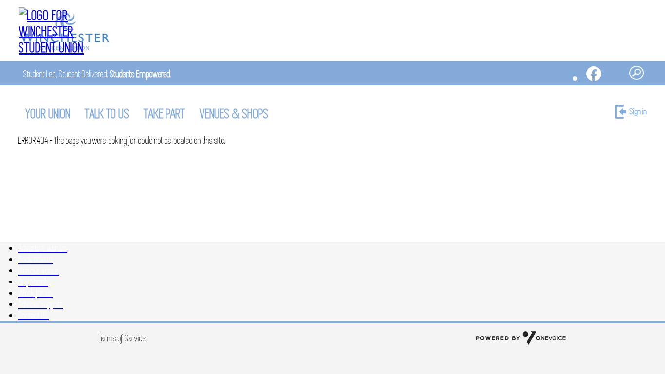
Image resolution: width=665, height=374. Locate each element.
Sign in (638, 111)
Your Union (48, 114)
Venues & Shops (234, 114)
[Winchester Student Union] (64, 31)
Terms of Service (122, 338)
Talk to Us (107, 114)
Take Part (164, 114)
